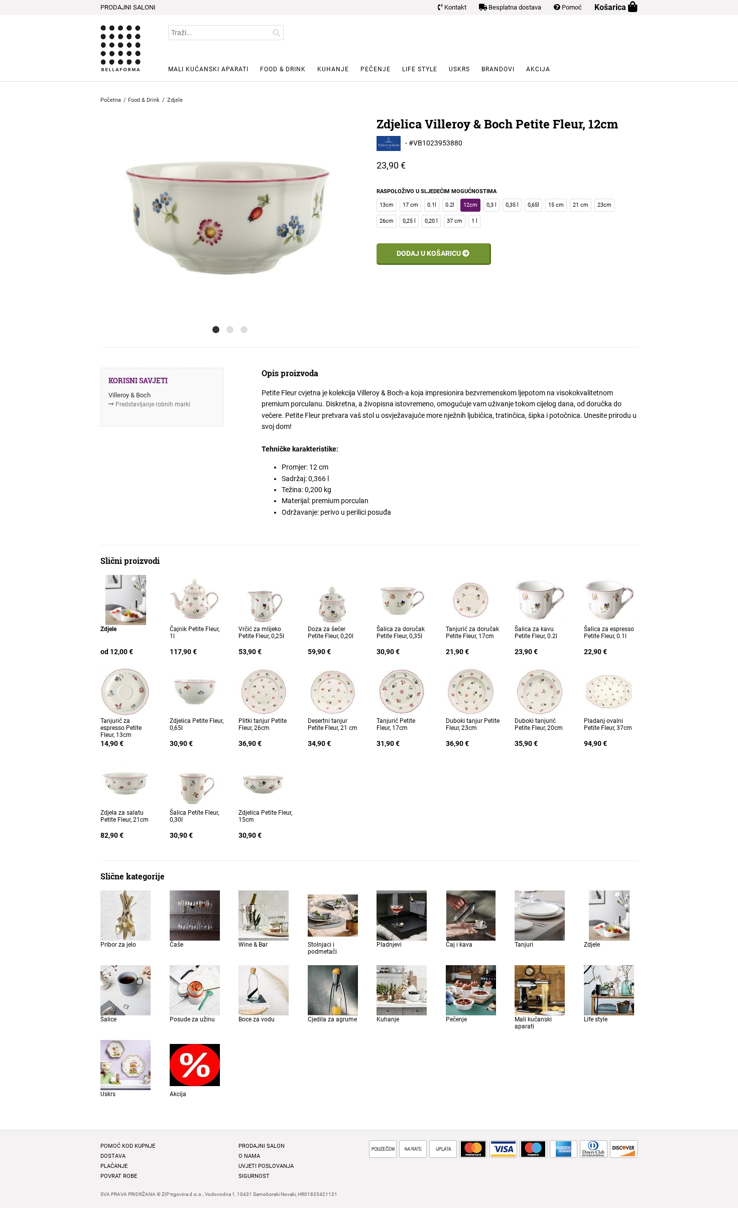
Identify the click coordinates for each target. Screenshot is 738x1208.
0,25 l (409, 221)
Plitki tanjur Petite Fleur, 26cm (262, 724)
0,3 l (491, 205)
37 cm (454, 221)
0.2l (449, 205)
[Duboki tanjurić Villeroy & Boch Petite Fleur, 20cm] (540, 691)
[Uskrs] (125, 1065)
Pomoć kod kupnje (127, 1146)
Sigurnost (254, 1176)
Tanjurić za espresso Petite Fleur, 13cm (121, 727)
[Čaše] (195, 915)
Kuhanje (333, 69)
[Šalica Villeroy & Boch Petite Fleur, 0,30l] (195, 783)
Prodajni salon (261, 1146)
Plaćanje (114, 1166)
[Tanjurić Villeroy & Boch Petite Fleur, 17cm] (402, 691)
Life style (419, 69)
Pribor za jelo (118, 944)
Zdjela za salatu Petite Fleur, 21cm (124, 816)
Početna (110, 100)
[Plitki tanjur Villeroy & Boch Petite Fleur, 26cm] (263, 691)
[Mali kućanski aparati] (540, 990)
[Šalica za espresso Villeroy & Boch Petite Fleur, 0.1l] (609, 599)
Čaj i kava (459, 944)
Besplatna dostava (514, 7)
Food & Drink (283, 69)
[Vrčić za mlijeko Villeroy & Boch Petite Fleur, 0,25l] (263, 599)
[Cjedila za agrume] (333, 990)
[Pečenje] (471, 990)
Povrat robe (118, 1176)
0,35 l (512, 205)
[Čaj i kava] (471, 915)
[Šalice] (125, 990)
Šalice (108, 1019)
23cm (604, 205)
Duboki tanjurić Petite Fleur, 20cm (539, 724)
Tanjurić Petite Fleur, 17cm (396, 724)
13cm (387, 205)
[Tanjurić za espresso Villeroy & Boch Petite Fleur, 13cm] (125, 691)
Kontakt (454, 7)
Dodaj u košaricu (429, 253)
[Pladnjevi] (402, 915)
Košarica (611, 7)
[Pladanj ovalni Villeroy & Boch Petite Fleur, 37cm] (609, 691)
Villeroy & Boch (129, 395)
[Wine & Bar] (263, 915)
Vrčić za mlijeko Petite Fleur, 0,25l (261, 633)
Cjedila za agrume (332, 1019)
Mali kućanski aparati (208, 69)
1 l (474, 221)
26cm (387, 221)
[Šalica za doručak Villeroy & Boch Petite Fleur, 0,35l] (402, 599)
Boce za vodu (256, 1019)
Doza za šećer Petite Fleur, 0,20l (330, 633)
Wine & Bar (253, 944)
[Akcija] (195, 1065)
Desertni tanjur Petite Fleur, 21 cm (332, 724)
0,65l (533, 205)
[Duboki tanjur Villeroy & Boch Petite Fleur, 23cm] (471, 691)
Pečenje (375, 69)
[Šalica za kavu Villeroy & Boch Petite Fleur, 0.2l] (540, 599)
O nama (249, 1156)
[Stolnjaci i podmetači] (333, 915)
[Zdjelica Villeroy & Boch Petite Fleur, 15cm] (263, 783)
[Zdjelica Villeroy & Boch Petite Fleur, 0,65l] (195, 691)
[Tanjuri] (540, 915)
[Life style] (609, 990)
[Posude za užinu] (195, 990)
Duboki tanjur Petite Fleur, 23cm (473, 724)
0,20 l (431, 221)
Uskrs (459, 69)
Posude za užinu (192, 1019)
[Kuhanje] (402, 990)
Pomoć (571, 7)
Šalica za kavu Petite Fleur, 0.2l (536, 633)
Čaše (176, 944)
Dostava (113, 1156)
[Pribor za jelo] (125, 915)
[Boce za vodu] (263, 990)
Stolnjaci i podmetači (322, 948)
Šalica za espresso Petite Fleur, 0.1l (609, 633)
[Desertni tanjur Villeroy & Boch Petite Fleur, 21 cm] (333, 691)
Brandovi (498, 69)
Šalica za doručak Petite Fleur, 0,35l (401, 633)
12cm (470, 205)
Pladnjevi (389, 944)
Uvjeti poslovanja (266, 1166)
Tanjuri (524, 944)
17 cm (410, 205)
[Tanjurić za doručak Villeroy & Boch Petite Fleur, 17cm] (471, 599)
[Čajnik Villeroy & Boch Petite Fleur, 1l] (195, 599)
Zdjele (592, 944)
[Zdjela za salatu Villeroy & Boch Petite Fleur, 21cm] (125, 783)
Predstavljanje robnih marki (152, 404)
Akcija (538, 69)
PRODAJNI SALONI (128, 7)
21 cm (580, 205)
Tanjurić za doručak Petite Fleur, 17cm (472, 633)
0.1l (431, 205)
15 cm (556, 205)
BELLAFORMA (120, 48)
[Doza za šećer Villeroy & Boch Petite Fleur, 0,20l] (333, 599)
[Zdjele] (125, 599)
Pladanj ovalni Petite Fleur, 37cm (608, 724)
